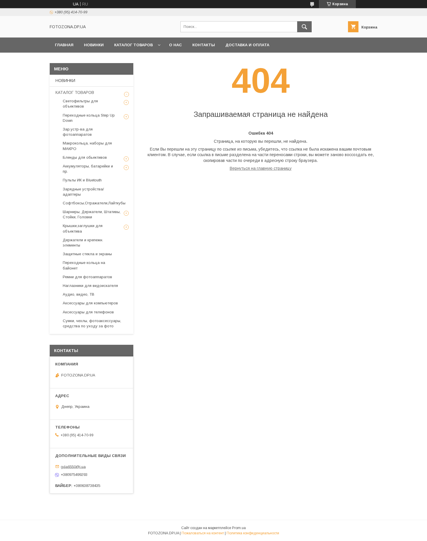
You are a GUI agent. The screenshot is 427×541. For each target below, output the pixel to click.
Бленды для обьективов (85, 157)
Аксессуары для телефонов (88, 312)
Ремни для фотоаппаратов (87, 277)
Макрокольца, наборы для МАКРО (87, 146)
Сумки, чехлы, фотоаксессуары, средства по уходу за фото (92, 323)
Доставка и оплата (247, 45)
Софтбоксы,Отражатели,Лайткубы (94, 203)
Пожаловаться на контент (203, 533)
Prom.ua (239, 528)
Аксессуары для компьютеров (90, 303)
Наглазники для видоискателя (90, 285)
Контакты (203, 45)
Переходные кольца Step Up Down (89, 118)
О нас (175, 45)
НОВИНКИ (94, 45)
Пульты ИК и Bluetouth (82, 180)
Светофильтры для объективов (80, 103)
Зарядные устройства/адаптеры (83, 192)
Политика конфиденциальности (253, 533)
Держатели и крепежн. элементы (83, 242)
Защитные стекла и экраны (87, 254)
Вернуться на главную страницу (261, 168)
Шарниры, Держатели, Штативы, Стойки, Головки (92, 214)
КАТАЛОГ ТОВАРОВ (133, 45)
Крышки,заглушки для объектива (83, 228)
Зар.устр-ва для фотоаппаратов (78, 132)
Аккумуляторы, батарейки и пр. (88, 169)
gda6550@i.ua (73, 466)
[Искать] (304, 26)
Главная (64, 45)
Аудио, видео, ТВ (78, 294)
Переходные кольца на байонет (84, 265)
